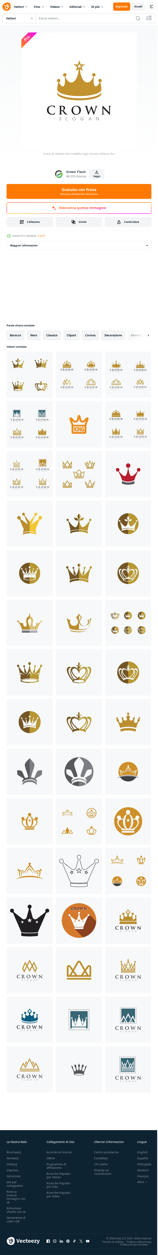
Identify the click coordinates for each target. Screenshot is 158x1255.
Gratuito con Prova (79, 191)
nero (33, 335)
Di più (95, 7)
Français (140, 1176)
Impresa (12, 1170)
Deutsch (139, 1170)
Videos (55, 7)
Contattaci (101, 1158)
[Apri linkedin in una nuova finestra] (61, 1241)
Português (141, 1164)
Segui (96, 176)
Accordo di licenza (59, 1152)
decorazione (113, 335)
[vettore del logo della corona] (79, 871)
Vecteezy (13, 1158)
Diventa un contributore (102, 1172)
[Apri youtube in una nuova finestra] (87, 1241)
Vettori (19, 7)
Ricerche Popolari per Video (58, 1194)
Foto (37, 7)
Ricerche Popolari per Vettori (58, 1175)
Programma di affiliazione (56, 1166)
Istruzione (14, 1176)
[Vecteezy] (6, 6)
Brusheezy (14, 1152)
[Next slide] (141, 335)
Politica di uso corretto (131, 1244)
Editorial (75, 7)
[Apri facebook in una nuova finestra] (48, 1241)
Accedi (138, 6)
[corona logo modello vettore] (79, 1069)
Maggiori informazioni (24, 245)
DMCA (50, 1158)
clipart (71, 335)
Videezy (12, 1164)
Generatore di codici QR (16, 1219)
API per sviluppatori (15, 1184)
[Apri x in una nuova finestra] (81, 1241)
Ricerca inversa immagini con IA (16, 1197)
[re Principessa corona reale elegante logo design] (79, 424)
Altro (137, 1182)
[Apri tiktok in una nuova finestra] (74, 1241)
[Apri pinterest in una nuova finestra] (68, 1241)
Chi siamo (101, 1164)
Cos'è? (41, 236)
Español (139, 1158)
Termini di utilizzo (109, 1241)
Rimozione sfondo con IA (16, 1210)
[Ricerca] (138, 18)
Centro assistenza (106, 1152)
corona (90, 335)
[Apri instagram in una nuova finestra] (54, 1241)
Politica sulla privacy (136, 1241)
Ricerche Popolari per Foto (58, 1185)
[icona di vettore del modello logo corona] (30, 375)
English (139, 1152)
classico (52, 335)
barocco (15, 335)
